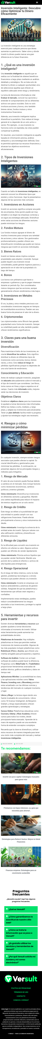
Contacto (21, 996)
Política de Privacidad (21, 988)
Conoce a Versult (21, 1000)
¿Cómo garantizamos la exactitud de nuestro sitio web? (19, 919)
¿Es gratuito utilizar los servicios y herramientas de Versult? (19, 946)
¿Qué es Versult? (17, 909)
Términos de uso (21, 992)
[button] (37, 2)
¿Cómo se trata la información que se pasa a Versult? (19, 933)
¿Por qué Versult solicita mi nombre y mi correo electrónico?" (20, 959)
